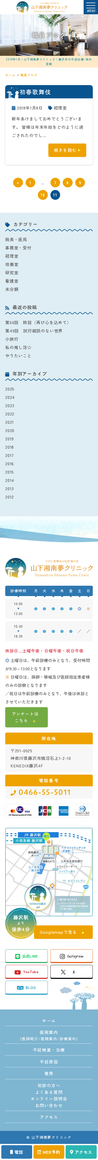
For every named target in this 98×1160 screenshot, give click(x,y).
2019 (9, 438)
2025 (9, 389)
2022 (9, 414)
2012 (9, 497)
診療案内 (68, 1038)
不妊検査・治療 (49, 1050)
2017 (9, 455)
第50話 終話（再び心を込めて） (38, 322)
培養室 (11, 264)
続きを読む (65, 150)
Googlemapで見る (58, 932)
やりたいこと (18, 355)
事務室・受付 (18, 247)
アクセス (83, 1152)
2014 (9, 480)
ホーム (49, 1020)
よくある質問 (49, 1092)
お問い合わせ (49, 1105)
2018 (9, 447)
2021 (9, 422)
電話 (18, 1152)
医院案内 (49, 1038)
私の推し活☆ (18, 347)
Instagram (75, 956)
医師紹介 (30, 1038)
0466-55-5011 (45, 792)
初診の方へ (49, 1085)
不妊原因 (49, 1062)
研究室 (11, 272)
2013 (9, 488)
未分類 (11, 289)
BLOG (31, 987)
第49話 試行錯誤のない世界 (34, 330)
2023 (9, 405)
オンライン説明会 (49, 1098)
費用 (49, 1073)
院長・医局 (16, 239)
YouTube (30, 971)
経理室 (60, 108)
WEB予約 (51, 1152)
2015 (9, 472)
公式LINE (30, 956)
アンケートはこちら (25, 717)
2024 (10, 397)
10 (43, 194)
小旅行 (11, 339)
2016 (9, 463)
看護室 (11, 281)
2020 (9, 430)
